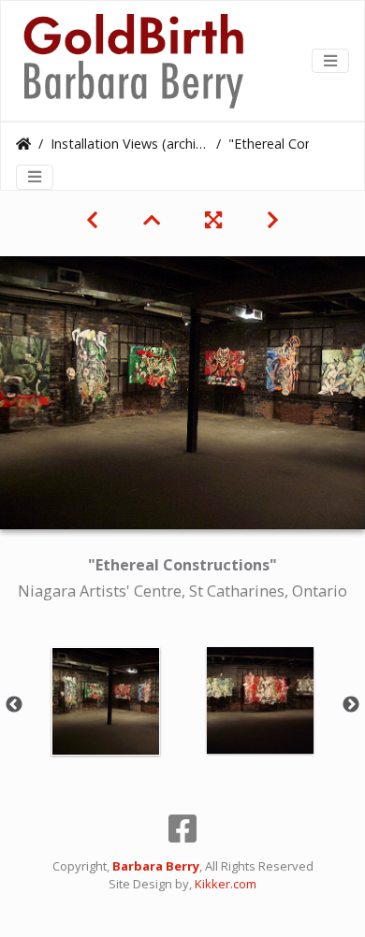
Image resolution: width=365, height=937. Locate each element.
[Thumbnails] (151, 220)
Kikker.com (225, 883)
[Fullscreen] (213, 220)
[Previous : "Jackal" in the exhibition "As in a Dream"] (92, 220)
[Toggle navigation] (330, 61)
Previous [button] (14, 705)
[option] (105, 701)
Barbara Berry (155, 866)
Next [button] (351, 705)
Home (23, 144)
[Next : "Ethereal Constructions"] (272, 220)
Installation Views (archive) (130, 143)
